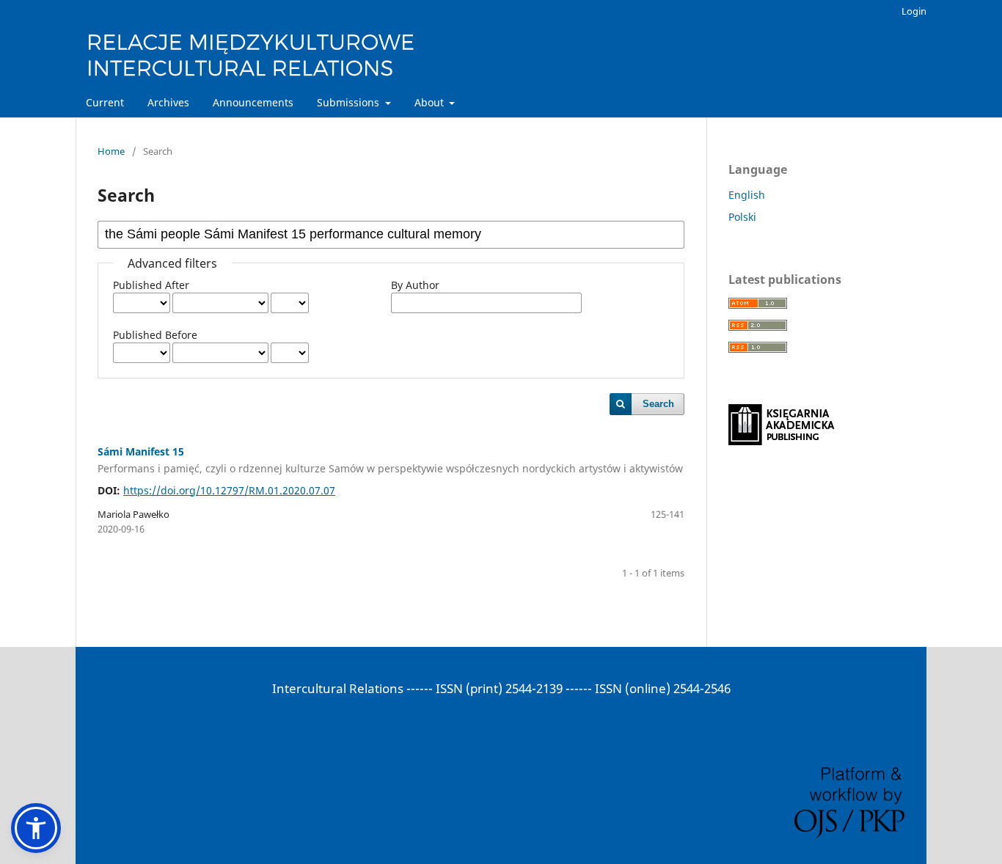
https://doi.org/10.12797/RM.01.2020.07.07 (229, 490)
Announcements (253, 102)
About (430, 102)
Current (105, 102)
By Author (415, 285)
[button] (36, 828)
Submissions (349, 102)
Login (914, 11)
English (746, 195)
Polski (742, 217)
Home (111, 151)
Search (658, 403)
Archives (168, 102)
